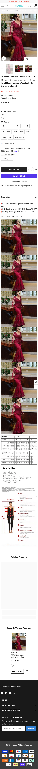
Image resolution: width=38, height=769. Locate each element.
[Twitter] (14, 693)
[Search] (8, 6)
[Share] (35, 169)
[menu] (2, 6)
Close (36, 1)
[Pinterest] (6, 693)
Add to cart (14, 169)
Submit (31, 729)
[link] (19, 614)
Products (10, 11)
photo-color (12, 665)
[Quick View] (25, 635)
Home (3, 11)
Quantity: (4, 158)
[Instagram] (2, 693)
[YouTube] (10, 693)
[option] (19, 37)
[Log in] (29, 6)
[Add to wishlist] (31, 169)
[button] (31, 59)
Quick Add (17, 671)
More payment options (19, 181)
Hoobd (10, 95)
